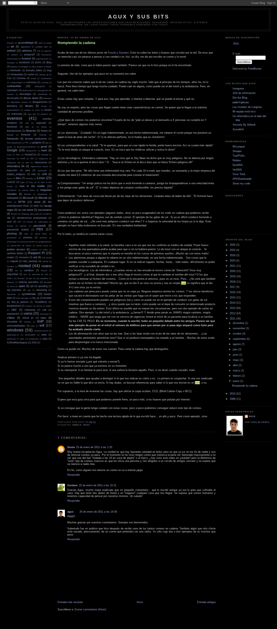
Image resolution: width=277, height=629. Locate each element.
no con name (25, 209)
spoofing (43, 286)
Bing (49, 62)
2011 (233, 318)
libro (18, 178)
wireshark (11, 339)
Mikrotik (43, 197)
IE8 (32, 158)
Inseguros (238, 88)
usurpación (13, 313)
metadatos (42, 194)
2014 (233, 302)
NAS (36, 205)
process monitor (27, 242)
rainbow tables (15, 253)
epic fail (32, 114)
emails (48, 110)
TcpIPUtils (239, 155)
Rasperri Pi (36, 253)
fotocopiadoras (14, 143)
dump (44, 106)
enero (236, 381)
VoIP (40, 321)
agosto (237, 344)
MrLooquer (239, 146)
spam (22, 286)
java (27, 170)
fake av (29, 127)
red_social (47, 257)
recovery (24, 257)
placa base (41, 234)
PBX (40, 229)
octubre (237, 333)
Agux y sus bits (139, 17)
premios (27, 237)
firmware (26, 134)
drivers (29, 106)
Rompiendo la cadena (76, 43)
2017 (233, 286)
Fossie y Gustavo (118, 52)
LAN (44, 174)
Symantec (11, 294)
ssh (29, 290)
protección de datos (21, 245)
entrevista (16, 114)
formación (12, 138)
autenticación (42, 59)
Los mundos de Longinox (247, 107)
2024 (233, 255)
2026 (233, 244)
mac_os (33, 182)
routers (47, 266)
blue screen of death (42, 67)
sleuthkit (48, 282)
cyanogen (12, 90)
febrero (237, 375)
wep (33, 326)
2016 (233, 292)
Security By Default (244, 124)
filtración (31, 130)
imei (27, 162)
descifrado (42, 94)
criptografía (39, 86)
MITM (21, 201)
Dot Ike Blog (240, 97)
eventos (14, 118)
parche (23, 226)
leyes (9, 178)
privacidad (11, 242)
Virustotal (12, 321)
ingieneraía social (39, 166)
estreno (44, 114)
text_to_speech (20, 302)
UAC (14, 309)
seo (25, 274)
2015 (233, 297)
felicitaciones (14, 130)
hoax (9, 155)
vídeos (11, 317)
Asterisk (26, 58)
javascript (42, 170)
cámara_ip (43, 74)
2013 (233, 308)
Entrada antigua (206, 602)
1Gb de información (244, 93)
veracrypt (44, 314)
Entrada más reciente (70, 602)
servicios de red (40, 274)
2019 (233, 276)
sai (16, 270)
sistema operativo (29, 282)
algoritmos (25, 47)
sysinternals (29, 294)
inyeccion (12, 170)
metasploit (12, 198)
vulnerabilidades (16, 325)
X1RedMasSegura (17, 342)
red (35, 257)
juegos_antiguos (16, 174)
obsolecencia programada (32, 217)
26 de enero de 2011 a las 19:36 (98, 511)
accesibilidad (25, 42)
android (11, 50)
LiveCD (11, 182)
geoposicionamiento (26, 147)
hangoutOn (31, 150)
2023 (233, 260)
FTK (26, 143)
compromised (16, 82)
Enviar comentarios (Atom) (90, 609)
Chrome (21, 78)
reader (10, 257)
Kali (33, 174)
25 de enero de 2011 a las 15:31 (97, 485)
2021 (233, 265)
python (34, 249)
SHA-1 (10, 278)
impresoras (41, 162)
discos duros (31, 98)
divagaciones (40, 102)
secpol (44, 270)
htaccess (11, 158)
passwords (39, 225)
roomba (10, 266)
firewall (10, 135)
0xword (10, 43)
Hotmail (44, 155)
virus (43, 317)
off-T (19, 222)
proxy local (42, 245)
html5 (22, 158)
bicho (38, 62)
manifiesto (11, 190)
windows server (41, 331)
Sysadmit (238, 129)
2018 (233, 281)
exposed (41, 122)
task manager (22, 298)
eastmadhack (13, 110)
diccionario (13, 98)
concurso (31, 82)
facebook (12, 126)
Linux (41, 178)
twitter (49, 306)
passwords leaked (18, 229)
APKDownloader (242, 178)
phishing (12, 233)
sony (12, 286)
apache (48, 51)
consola (44, 82)
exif (27, 123)
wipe (44, 334)
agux (70, 511)
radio (45, 249)
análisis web (41, 47)
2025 (233, 250)
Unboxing (30, 310)
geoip (9, 147)
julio (235, 349)
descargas (25, 94)
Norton (14, 214)
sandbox (29, 270)
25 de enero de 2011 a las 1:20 (94, 447)
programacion (45, 242)
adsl (40, 43)
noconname (45, 209)
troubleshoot (14, 305)
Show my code (241, 183)
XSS (34, 342)
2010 (233, 393)
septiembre (240, 338)
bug (49, 70)
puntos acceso (16, 249)
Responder (73, 474)
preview (43, 238)
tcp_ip (35, 298)
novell (45, 214)
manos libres (28, 190)
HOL (18, 155)
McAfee (27, 194)
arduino (14, 55)
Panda (10, 226)
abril (235, 365)
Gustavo (72, 485)
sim (30, 278)
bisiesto (14, 67)
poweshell (11, 238)
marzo (237, 370)
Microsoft (28, 197)
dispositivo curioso (19, 102)
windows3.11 (13, 335)
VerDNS (237, 169)
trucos (39, 306)
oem (9, 221)
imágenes (43, 158)
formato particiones (36, 138)
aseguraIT (29, 54)
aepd (49, 43)
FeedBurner (255, 68)
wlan (22, 339)
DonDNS (238, 165)
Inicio (140, 602)
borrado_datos (34, 70)
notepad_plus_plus (30, 214)
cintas (33, 78)
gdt (46, 143)
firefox (44, 130)
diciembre (239, 323)
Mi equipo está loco (244, 111)
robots (45, 261)
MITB (9, 202)
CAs (9, 78)
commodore (46, 78)
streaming (41, 290)
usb (44, 310)
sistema (10, 282)
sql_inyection (14, 290)
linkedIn (29, 178)
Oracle (30, 222)
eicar (37, 110)
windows (15, 330)
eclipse (27, 110)
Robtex (237, 160)
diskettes (47, 98)
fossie (71, 447)
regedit (14, 261)
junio (236, 354)
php (26, 234)
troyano (28, 306)
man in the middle (32, 186)
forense (42, 135)
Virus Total (239, 174)
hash (44, 150)
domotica (12, 106)
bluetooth (15, 70)
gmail (44, 146)
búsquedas (17, 74)
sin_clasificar (42, 278)
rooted (24, 265)
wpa (45, 338)
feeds (44, 127)
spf (31, 286)
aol (38, 51)
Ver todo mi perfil (257, 422)
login (22, 182)
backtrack (24, 62)
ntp (8, 217)
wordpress (33, 339)
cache (31, 74)
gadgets (36, 142)
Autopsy (11, 62)
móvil (37, 201)
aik (12, 46)
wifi (42, 325)
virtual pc (28, 317)
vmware (27, 322)
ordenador (43, 222)
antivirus (27, 50)
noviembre (239, 328)
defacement (27, 90)
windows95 (30, 335)
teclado (47, 298)
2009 (233, 398)
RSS (236, 43)
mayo (236, 359)
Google (12, 150)
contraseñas (14, 86)
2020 (233, 271)
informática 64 (15, 166)
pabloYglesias (241, 102)
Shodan (21, 278)
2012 (233, 313)
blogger (24, 67)
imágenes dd (13, 162)
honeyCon (30, 154)
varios (28, 313)
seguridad (12, 274)
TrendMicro (40, 302)
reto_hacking (30, 261)
